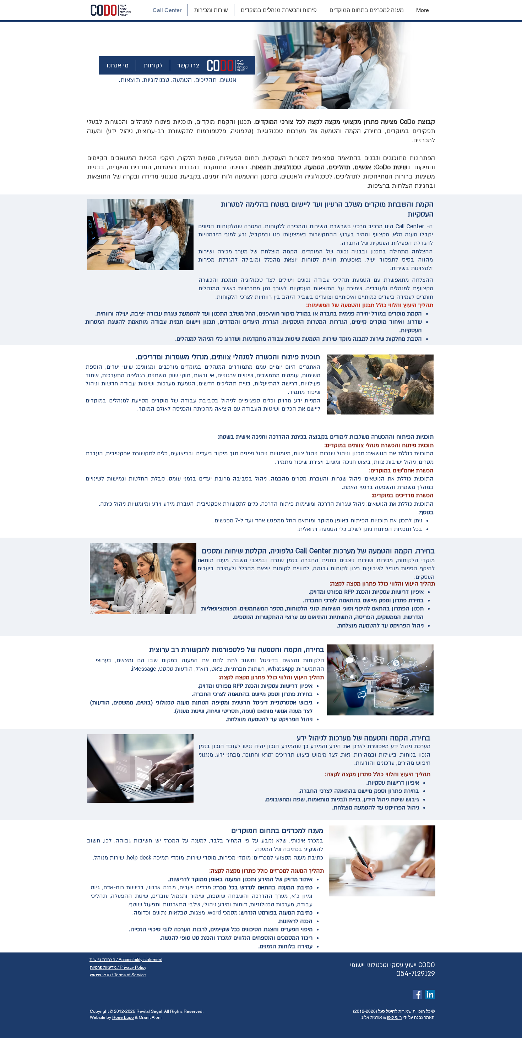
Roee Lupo (123, 1017)
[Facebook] (417, 994)
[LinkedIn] (430, 994)
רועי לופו (394, 1017)
